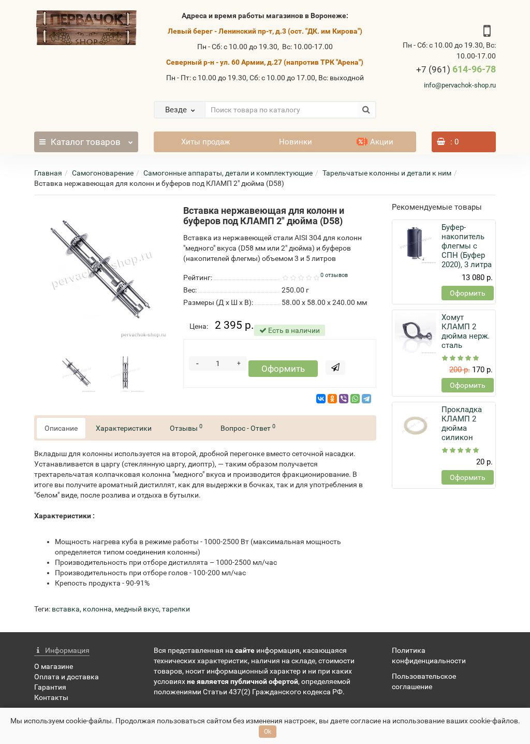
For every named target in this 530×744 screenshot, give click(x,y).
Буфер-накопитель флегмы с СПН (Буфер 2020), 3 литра (466, 246)
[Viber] (343, 398)
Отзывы (186, 427)
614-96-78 (456, 69)
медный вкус (137, 609)
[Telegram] (366, 398)
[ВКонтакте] (321, 398)
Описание (61, 428)
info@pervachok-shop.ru (460, 85)
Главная (48, 173)
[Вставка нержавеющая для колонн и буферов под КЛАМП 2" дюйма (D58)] (101, 272)
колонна (97, 609)
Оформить (283, 368)
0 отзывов (334, 275)
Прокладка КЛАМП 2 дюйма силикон (461, 423)
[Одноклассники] (332, 398)
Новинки (295, 142)
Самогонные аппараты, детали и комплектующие (228, 173)
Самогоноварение (103, 173)
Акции (381, 142)
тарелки (176, 609)
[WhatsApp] (355, 398)
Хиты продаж (205, 142)
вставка (66, 609)
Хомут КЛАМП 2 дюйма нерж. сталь (465, 331)
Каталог (86, 142)
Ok (267, 731)
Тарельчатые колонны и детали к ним (386, 173)
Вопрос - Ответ (247, 427)
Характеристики (124, 428)
